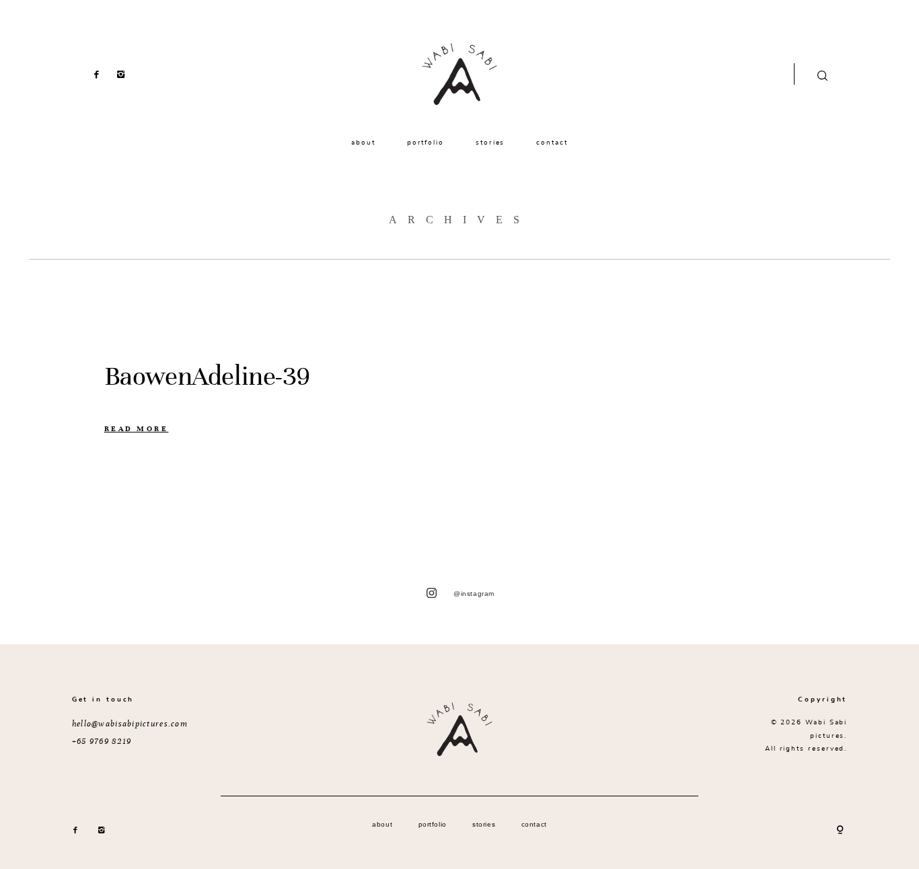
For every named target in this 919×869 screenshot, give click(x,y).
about (363, 142)
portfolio (425, 142)
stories (490, 142)
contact (551, 142)
